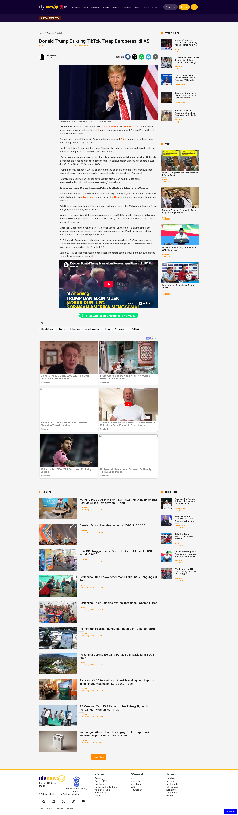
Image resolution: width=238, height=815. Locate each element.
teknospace (172, 787)
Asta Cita (95, 7)
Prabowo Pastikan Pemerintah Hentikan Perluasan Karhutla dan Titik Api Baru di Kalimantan (186, 115)
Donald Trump (131, 126)
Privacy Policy (102, 781)
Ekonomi (105, 7)
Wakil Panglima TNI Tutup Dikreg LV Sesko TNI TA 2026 (185, 571)
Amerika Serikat (109, 126)
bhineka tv (135, 784)
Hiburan (116, 7)
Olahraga (127, 7)
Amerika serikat (92, 329)
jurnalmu (171, 789)
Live (183, 7)
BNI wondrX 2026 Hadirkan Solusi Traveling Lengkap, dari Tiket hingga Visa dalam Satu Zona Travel (117, 682)
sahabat (170, 778)
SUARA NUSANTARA (50, 18)
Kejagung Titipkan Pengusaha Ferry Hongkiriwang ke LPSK (178, 211)
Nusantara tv (120, 329)
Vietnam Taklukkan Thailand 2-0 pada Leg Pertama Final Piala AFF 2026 (186, 43)
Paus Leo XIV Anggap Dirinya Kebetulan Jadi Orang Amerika (186, 501)
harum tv (135, 781)
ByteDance (89, 197)
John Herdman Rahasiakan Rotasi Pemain (177, 286)
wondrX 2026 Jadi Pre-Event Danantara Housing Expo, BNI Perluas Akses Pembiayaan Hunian (118, 501)
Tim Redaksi (101, 795)
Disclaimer (100, 784)
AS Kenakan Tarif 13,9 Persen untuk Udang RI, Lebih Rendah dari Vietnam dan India (113, 708)
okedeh (170, 795)
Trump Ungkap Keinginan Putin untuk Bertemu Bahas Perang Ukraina (110, 188)
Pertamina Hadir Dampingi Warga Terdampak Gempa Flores (118, 603)
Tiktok (62, 329)
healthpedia (172, 784)
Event (146, 7)
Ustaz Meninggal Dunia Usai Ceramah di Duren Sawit (179, 174)
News (85, 7)
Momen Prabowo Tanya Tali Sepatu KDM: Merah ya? (178, 248)
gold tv (133, 787)
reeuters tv (136, 789)
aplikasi (115, 197)
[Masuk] (194, 7)
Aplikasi (135, 329)
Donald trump (47, 329)
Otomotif (137, 7)
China (123, 139)
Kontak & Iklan (102, 789)
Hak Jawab (101, 792)
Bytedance (75, 329)
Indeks (155, 7)
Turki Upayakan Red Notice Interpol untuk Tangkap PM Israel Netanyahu (185, 78)
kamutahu (171, 792)
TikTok (96, 130)
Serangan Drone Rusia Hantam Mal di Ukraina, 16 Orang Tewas (186, 95)
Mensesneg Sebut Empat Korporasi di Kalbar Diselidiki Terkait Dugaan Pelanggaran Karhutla (187, 61)
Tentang (99, 778)
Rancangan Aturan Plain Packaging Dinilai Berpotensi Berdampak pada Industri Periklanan (114, 734)
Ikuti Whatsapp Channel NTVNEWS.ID (110, 315)
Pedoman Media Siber (106, 787)
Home (41, 33)
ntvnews (170, 781)
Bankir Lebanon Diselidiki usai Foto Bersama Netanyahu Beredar (184, 519)
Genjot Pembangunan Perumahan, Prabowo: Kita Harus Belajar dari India (185, 555)
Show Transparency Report (76, 790)
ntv (132, 778)
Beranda (76, 7)
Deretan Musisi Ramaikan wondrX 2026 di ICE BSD (112, 525)
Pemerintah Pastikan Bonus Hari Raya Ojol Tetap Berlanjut (117, 628)
